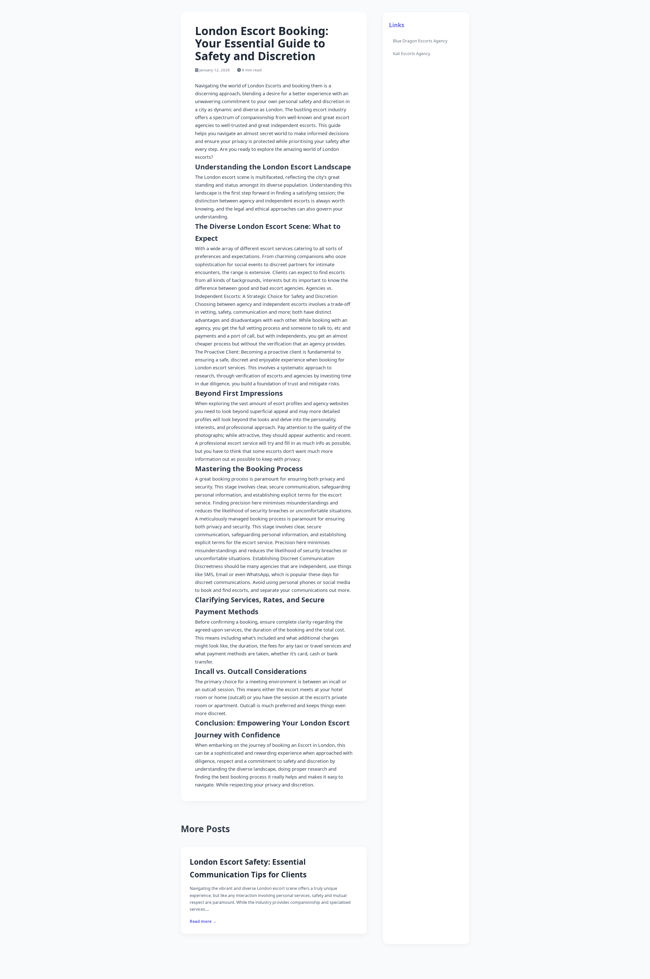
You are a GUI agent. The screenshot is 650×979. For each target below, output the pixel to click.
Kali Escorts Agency (411, 53)
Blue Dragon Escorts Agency (420, 41)
